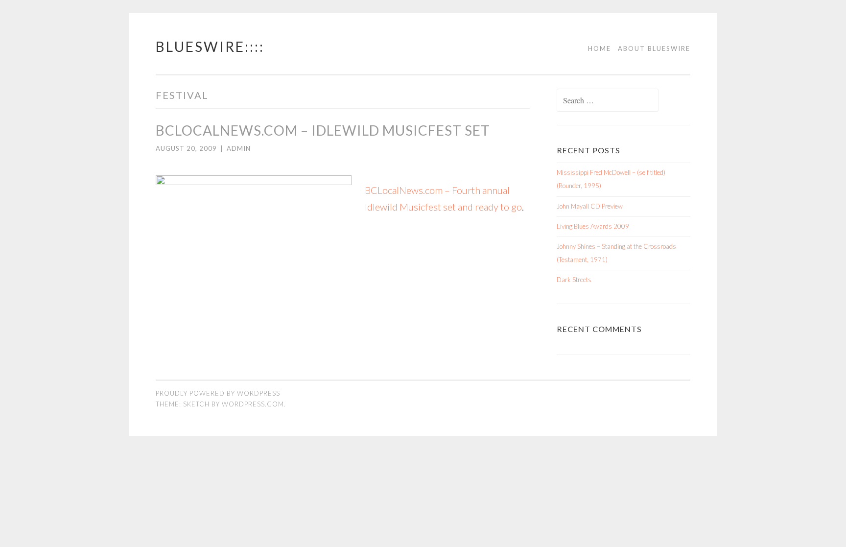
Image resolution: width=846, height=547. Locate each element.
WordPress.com (253, 404)
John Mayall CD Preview (590, 206)
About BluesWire (654, 48)
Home (599, 48)
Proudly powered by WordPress (218, 393)
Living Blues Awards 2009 (593, 226)
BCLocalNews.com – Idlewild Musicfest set (323, 130)
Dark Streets (574, 280)
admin (239, 148)
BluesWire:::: (210, 46)
